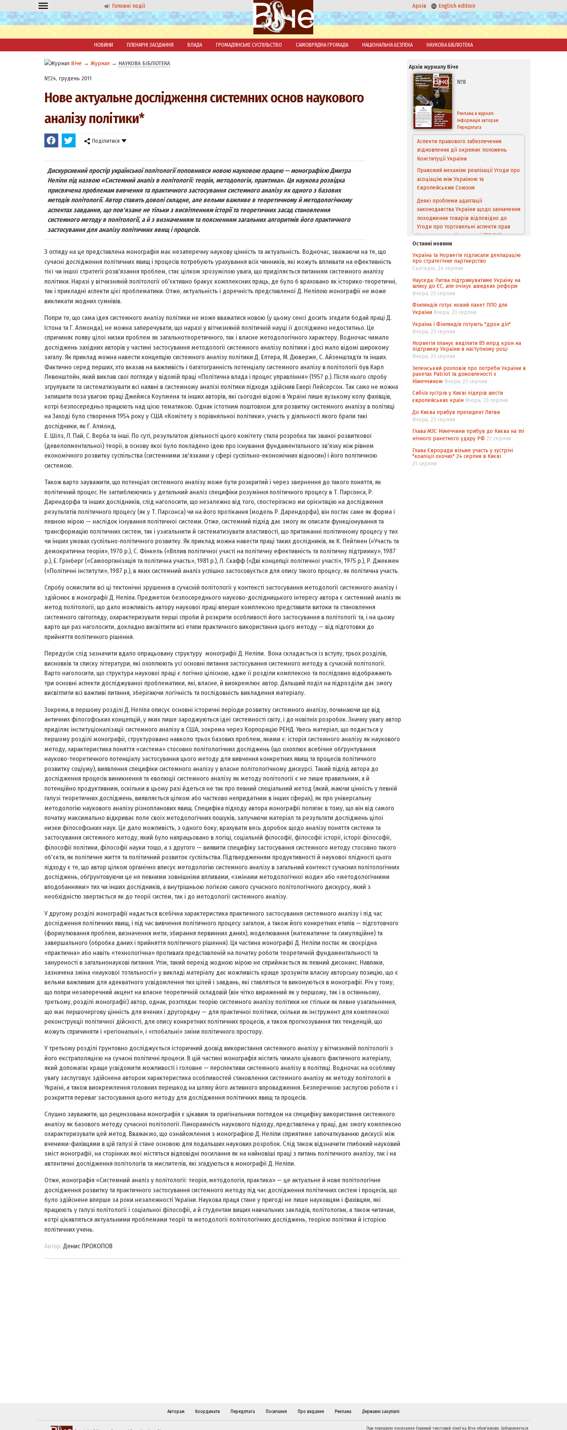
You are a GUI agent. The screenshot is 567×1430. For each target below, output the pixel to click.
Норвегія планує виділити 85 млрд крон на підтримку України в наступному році (466, 346)
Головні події (127, 5)
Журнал (100, 63)
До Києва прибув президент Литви (456, 412)
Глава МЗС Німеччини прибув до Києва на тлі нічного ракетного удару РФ (468, 435)
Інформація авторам (477, 120)
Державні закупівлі (381, 1411)
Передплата (469, 127)
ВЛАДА (194, 45)
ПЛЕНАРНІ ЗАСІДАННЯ (150, 45)
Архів (419, 5)
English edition (456, 5)
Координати (207, 1411)
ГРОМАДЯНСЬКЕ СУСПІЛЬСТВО (249, 45)
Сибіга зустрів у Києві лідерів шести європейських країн (457, 396)
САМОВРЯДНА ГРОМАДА (322, 45)
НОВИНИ (103, 45)
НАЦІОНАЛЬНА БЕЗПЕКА (387, 45)
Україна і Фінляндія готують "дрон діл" (461, 324)
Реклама (343, 1411)
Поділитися (105, 140)
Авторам (175, 1411)
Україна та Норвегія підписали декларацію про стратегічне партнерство (466, 258)
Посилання (276, 1411)
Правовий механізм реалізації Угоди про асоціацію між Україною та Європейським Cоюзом (468, 150)
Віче (76, 63)
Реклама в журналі (475, 113)
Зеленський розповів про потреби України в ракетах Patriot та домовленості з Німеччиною (469, 375)
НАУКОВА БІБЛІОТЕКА (450, 45)
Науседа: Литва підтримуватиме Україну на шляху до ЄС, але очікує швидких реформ (466, 283)
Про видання (311, 1411)
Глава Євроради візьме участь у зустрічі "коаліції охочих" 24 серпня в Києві (462, 453)
